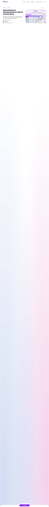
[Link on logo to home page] (5, 2)
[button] (27, 1)
